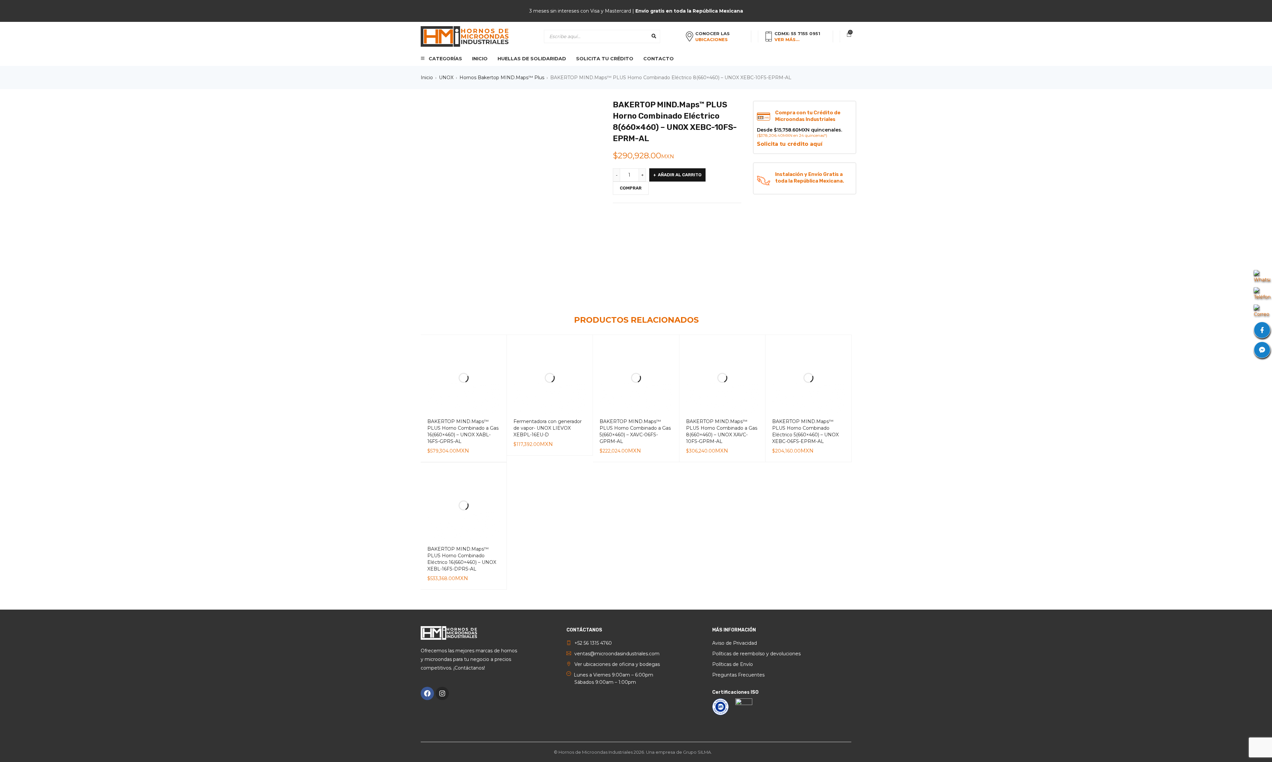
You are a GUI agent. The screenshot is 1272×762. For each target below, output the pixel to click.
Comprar (631, 188)
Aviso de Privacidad (734, 643)
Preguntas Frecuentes (738, 675)
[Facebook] (427, 693)
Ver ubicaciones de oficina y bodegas (617, 664)
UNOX (446, 78)
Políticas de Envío (732, 664)
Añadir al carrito (680, 174)
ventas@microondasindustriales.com (617, 654)
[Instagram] (442, 693)
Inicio (427, 78)
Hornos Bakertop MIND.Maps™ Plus (501, 78)
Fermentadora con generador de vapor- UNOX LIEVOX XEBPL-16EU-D (547, 428)
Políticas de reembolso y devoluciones (756, 654)
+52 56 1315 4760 (593, 643)
